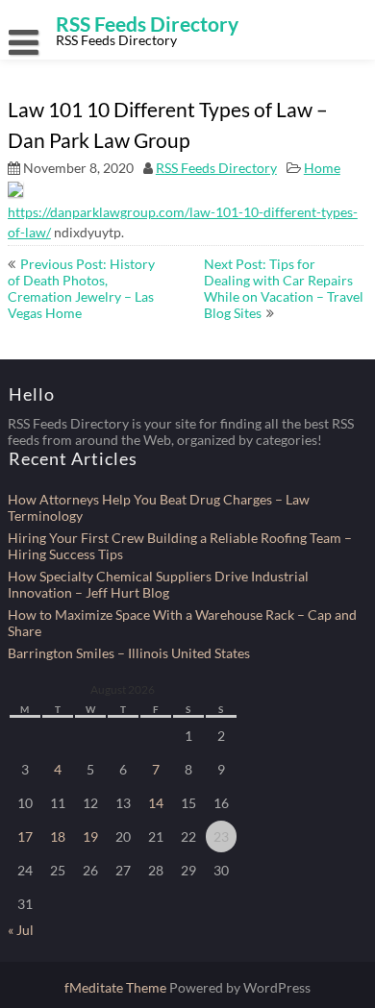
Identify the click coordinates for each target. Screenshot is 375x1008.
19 (90, 836)
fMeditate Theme (116, 987)
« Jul (21, 930)
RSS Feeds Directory (216, 168)
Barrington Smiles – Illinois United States (129, 653)
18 (57, 836)
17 (25, 836)
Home (322, 168)
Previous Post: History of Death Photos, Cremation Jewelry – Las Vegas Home (81, 288)
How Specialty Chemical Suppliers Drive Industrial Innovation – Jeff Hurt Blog (158, 584)
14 (155, 803)
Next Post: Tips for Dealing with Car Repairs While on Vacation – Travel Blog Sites (283, 288)
